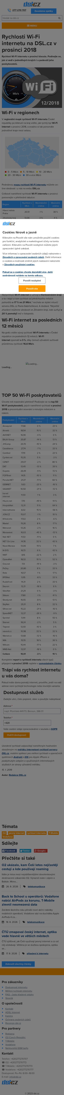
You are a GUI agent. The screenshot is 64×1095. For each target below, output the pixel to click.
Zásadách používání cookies (19, 264)
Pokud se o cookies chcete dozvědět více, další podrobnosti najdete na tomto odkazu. (28, 273)
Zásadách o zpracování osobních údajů (23, 257)
